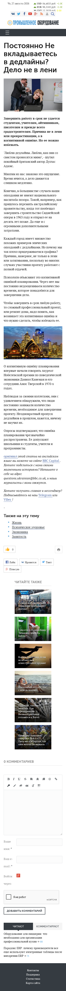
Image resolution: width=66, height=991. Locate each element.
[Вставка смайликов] (50, 779)
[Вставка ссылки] (56, 779)
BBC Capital (51, 461)
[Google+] (35, 13)
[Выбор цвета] (15, 785)
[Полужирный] (8, 779)
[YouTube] (30, 13)
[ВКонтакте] (13, 13)
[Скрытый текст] (21, 785)
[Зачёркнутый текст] (25, 779)
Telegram (45, 495)
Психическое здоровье (28, 527)
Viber (8, 500)
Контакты (33, 970)
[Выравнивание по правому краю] (44, 779)
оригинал (11, 456)
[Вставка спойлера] (39, 785)
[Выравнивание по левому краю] (31, 779)
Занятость (19, 536)
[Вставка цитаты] (27, 785)
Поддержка (33, 974)
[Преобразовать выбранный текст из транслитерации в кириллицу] (33, 785)
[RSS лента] (41, 13)
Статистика (33, 978)
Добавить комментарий (24, 910)
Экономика (20, 532)
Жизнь (17, 523)
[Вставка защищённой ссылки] (9, 785)
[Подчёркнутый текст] (19, 779)
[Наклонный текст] (13, 779)
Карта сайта (33, 983)
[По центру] (37, 779)
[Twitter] (18, 13)
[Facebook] (24, 13)
